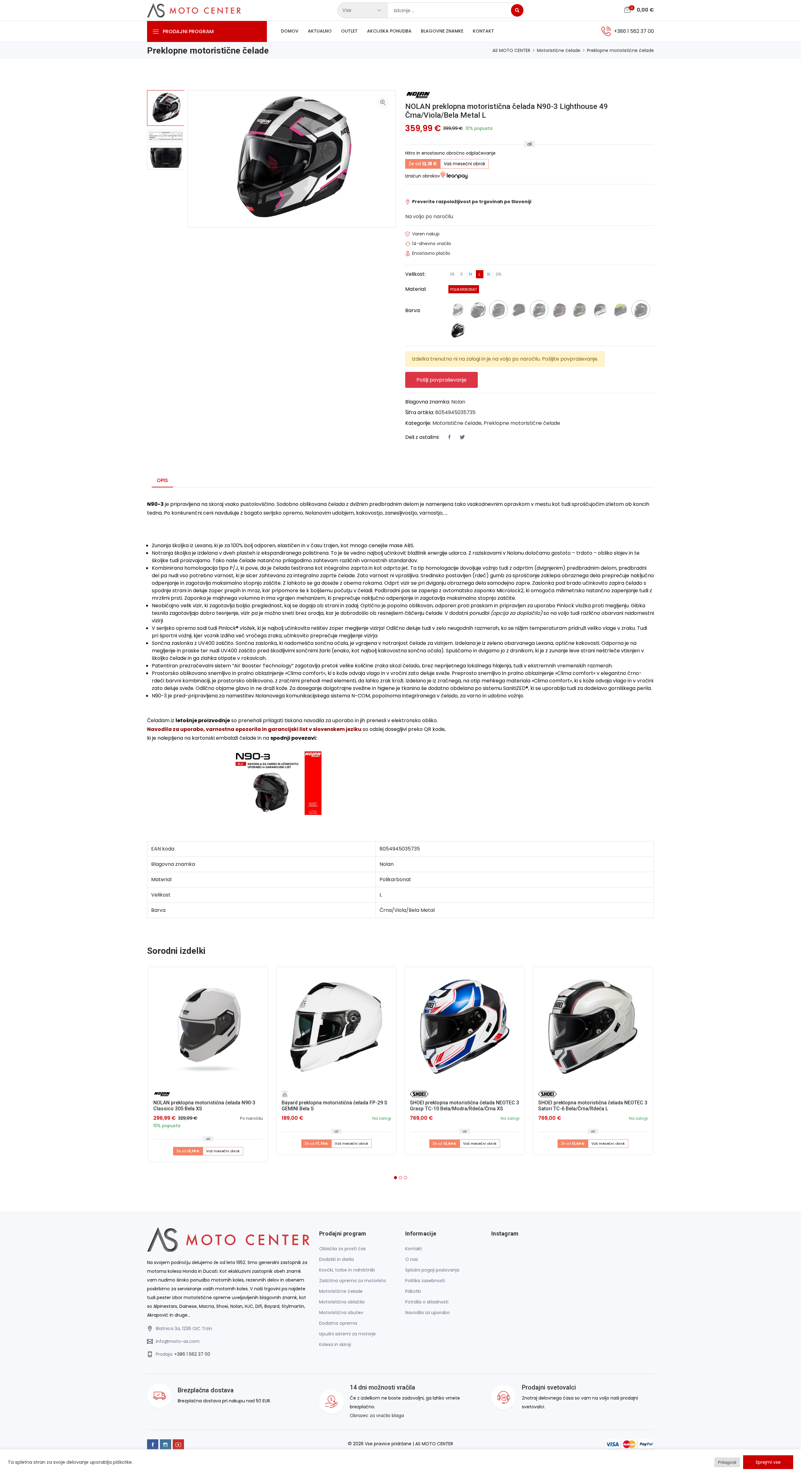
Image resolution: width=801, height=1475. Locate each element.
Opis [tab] (162, 480)
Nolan (458, 401)
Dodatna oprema (338, 1323)
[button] (395, 1177)
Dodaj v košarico (210, 1029)
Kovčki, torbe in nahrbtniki (347, 1270)
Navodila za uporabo (427, 1312)
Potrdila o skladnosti (426, 1302)
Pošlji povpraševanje (441, 379)
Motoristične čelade (558, 50)
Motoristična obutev (341, 1312)
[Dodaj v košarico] (208, 1026)
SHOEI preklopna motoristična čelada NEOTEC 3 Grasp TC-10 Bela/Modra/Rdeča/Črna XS (464, 1106)
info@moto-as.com (178, 1341)
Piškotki (413, 1291)
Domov (289, 31)
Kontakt (483, 31)
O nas (411, 1259)
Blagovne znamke (442, 31)
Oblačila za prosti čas (342, 1249)
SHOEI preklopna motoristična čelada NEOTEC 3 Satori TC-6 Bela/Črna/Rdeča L (592, 1106)
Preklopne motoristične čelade (620, 50)
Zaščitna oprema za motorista (352, 1280)
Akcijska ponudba (389, 31)
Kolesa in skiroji (335, 1344)
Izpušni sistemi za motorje (347, 1334)
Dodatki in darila (336, 1259)
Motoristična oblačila (342, 1302)
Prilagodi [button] (727, 1462)
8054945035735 (455, 412)
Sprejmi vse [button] (768, 1462)
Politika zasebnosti (425, 1280)
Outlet (349, 31)
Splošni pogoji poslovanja (432, 1270)
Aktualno (320, 31)
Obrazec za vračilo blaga (377, 1415)
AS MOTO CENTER (511, 50)
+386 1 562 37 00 (192, 1354)
